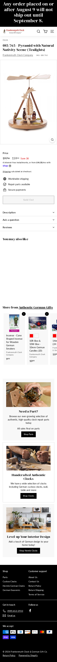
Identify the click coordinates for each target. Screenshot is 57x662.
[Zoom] (52, 140)
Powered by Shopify (28, 655)
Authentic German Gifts (36, 307)
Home (5, 40)
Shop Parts (28, 434)
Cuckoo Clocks (10, 581)
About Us (33, 577)
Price (5, 153)
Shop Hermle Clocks (28, 551)
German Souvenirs (11, 590)
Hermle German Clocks (14, 586)
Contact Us (33, 581)
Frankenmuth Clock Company (18, 55)
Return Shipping (36, 590)
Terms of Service (36, 594)
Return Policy (34, 586)
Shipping (7, 171)
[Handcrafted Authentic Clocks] (28, 458)
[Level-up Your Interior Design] (28, 519)
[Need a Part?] (28, 394)
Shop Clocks (28, 496)
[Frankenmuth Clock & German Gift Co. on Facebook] (30, 610)
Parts (5, 577)
